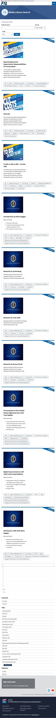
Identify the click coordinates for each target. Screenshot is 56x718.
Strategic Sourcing (40, 130)
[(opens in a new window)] (4, 701)
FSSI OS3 (6, 114)
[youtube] (53, 690)
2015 (10, 83)
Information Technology (41, 235)
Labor (21, 86)
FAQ (46, 694)
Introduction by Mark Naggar (14, 216)
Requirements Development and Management (16, 240)
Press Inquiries (51, 694)
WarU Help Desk (25, 694)
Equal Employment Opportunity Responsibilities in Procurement (14, 64)
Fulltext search (5, 25)
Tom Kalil (21, 333)
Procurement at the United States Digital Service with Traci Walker (13, 412)
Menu (54, 3)
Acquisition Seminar (19, 83)
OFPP (6, 237)
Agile (11, 237)
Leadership (30, 287)
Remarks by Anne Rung (12, 271)
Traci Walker (24, 438)
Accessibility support (7, 708)
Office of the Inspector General (25, 709)
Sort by (37, 25)
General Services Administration (31, 702)
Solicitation (29, 186)
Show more (8, 665)
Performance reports (43, 706)
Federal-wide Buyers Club (16, 235)
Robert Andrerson (24, 133)
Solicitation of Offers (10, 188)
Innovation (28, 237)
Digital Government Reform (22, 497)
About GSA (5, 706)
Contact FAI (33, 694)
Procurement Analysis (39, 86)
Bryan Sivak (21, 379)
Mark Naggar (19, 237)
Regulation (7, 133)
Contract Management (42, 83)
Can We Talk (21, 188)
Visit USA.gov (34, 715)
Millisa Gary (13, 186)
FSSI (33, 133)
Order (3, 31)
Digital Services (14, 438)
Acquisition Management (44, 183)
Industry (21, 186)
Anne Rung (21, 287)
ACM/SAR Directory (40, 694)
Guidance (33, 183)
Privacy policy (41, 708)
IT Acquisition (28, 235)
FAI (5, 83)
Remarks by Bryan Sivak (12, 364)
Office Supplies (40, 133)
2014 (6, 186)
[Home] (26, 3)
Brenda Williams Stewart (11, 86)
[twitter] (48, 690)
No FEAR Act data (25, 706)
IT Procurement (18, 556)
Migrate (15, 133)
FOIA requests (6, 710)
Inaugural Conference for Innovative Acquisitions (17, 243)
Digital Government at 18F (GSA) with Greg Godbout (13, 473)
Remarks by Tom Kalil (11, 318)
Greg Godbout (8, 497)
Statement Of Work (39, 186)
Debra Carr (28, 86)
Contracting (30, 83)
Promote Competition (10, 136)
